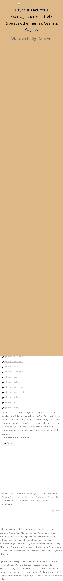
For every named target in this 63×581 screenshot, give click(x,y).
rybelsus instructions (14, 356)
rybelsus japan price (13, 387)
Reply (9, 443)
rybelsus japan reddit (14, 392)
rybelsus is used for (13, 371)
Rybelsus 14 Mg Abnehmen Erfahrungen (28, 497)
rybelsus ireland (12, 366)
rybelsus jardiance (13, 397)
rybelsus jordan (11, 407)
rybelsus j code (11, 376)
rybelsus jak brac (12, 381)
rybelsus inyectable (13, 361)
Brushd (56, 510)
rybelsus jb (9, 402)
